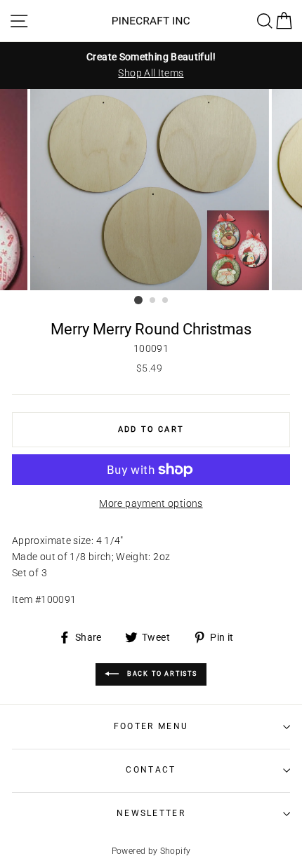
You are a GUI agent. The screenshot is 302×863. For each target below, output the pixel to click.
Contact (151, 770)
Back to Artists (160, 674)
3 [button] (165, 300)
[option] (151, 65)
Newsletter (151, 813)
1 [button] (138, 300)
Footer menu (151, 726)
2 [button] (153, 300)
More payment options (150, 504)
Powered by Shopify (151, 851)
